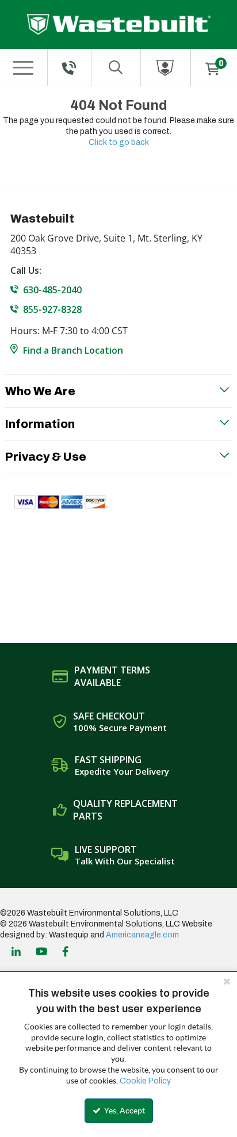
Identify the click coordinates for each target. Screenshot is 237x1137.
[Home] (119, 24)
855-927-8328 (52, 309)
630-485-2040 (52, 290)
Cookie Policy (145, 1081)
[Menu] (23, 68)
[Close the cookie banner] (227, 981)
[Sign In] (165, 67)
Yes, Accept (123, 1110)
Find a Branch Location (73, 350)
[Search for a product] (115, 67)
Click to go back (119, 142)
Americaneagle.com (142, 935)
